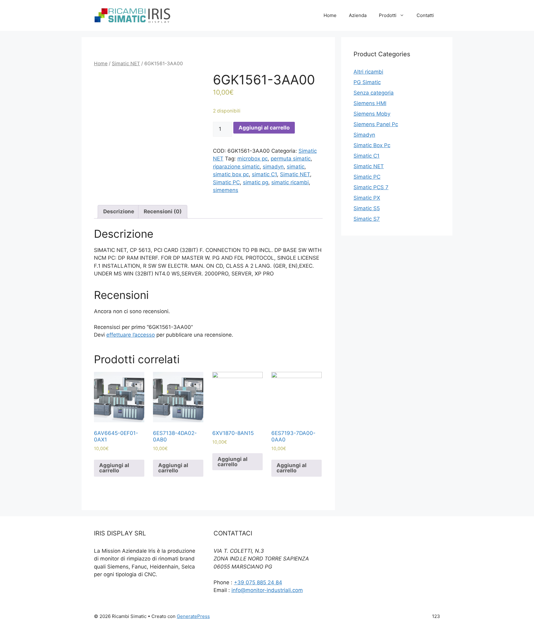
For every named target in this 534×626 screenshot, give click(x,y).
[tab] (119, 212)
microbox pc (252, 158)
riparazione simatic (236, 167)
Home (330, 15)
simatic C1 (264, 174)
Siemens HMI (370, 103)
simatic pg (255, 182)
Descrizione (118, 211)
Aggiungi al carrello (264, 128)
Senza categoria (374, 93)
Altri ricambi (368, 72)
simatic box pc (231, 174)
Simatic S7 (367, 219)
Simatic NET (126, 63)
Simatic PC (226, 182)
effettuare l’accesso (130, 335)
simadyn (273, 167)
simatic (295, 167)
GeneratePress (193, 616)
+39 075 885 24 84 (258, 582)
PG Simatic (367, 82)
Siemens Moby (372, 114)
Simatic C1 (366, 156)
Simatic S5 (367, 208)
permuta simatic (291, 158)
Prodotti (387, 15)
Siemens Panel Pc (376, 124)
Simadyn (364, 135)
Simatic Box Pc (372, 145)
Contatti (425, 15)
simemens (225, 190)
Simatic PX (367, 198)
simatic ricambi (290, 182)
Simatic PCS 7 (371, 187)
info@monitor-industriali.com (267, 590)
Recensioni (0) (163, 211)
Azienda (358, 15)
